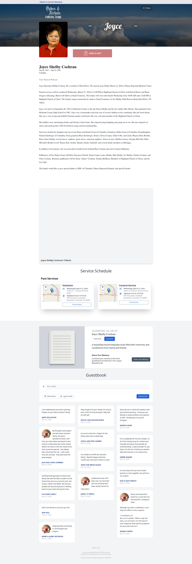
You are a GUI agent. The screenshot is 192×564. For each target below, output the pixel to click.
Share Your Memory (141, 359)
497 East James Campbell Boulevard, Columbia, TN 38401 (78, 299)
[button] (51, 290)
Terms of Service (102, 554)
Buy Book (109, 339)
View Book (97, 339)
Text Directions (77, 304)
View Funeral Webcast (48, 79)
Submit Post (142, 396)
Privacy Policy (90, 554)
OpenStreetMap (98, 558)
